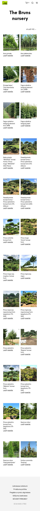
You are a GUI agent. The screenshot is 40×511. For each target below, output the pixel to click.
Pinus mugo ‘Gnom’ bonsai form (25, 240)
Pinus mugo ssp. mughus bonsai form (8, 276)
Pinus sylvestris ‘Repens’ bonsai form (26, 350)
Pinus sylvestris (8, 348)
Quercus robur (25, 422)
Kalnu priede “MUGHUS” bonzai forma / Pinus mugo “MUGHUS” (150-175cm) (9, 161)
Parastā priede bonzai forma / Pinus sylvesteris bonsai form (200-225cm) (27, 202)
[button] (27, 3)
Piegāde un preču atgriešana (20, 492)
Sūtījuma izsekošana (20, 496)
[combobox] (27, 29)
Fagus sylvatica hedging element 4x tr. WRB (9, 123)
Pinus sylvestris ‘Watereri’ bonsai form (9, 386)
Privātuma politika (20, 489)
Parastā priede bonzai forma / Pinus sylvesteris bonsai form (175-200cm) (26, 161)
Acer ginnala (7, 53)
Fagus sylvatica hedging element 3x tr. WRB (26, 87)
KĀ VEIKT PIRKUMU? (20, 499)
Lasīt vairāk (8, 56)
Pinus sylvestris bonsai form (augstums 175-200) (26, 387)
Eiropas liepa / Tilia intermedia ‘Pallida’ (8, 87)
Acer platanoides (26, 53)
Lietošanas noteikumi (20, 486)
